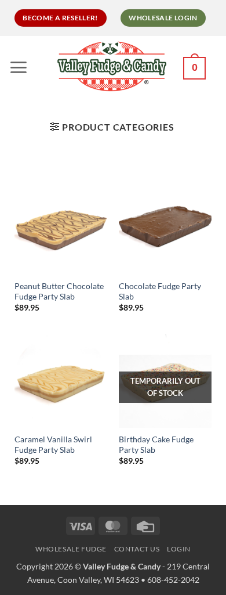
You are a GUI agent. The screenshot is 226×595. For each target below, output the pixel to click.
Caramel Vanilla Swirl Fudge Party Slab (53, 445)
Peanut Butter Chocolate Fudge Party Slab (59, 291)
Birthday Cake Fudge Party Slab (156, 445)
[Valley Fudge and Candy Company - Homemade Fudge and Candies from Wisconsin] (111, 66)
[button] (21, 66)
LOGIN (179, 548)
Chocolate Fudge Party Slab (160, 291)
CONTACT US (137, 548)
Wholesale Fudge (71, 548)
